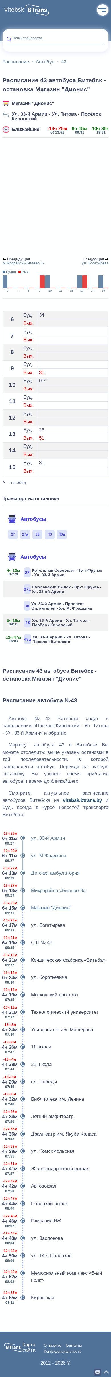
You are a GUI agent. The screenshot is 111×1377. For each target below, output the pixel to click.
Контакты (74, 1346)
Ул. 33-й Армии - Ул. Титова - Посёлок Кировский (56, 116)
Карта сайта (28, 1347)
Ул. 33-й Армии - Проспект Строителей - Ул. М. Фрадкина (58, 605)
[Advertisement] (55, 198)
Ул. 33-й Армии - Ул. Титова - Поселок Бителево (48, 639)
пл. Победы (30, 1082)
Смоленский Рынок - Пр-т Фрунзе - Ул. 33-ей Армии (63, 589)
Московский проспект (41, 995)
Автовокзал (29, 1186)
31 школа (27, 1064)
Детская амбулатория (41, 873)
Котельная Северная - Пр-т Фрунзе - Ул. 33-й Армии (54, 572)
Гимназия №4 (32, 1221)
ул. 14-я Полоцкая (37, 1256)
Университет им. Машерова (48, 1030)
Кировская (28, 1298)
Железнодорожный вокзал (46, 1169)
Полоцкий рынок (35, 1203)
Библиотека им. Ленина (43, 1099)
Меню (102, 10)
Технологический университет (50, 1012)
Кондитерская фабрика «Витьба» (54, 960)
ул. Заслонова (33, 1238)
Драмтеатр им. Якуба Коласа (49, 1134)
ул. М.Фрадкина (34, 856)
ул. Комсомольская (38, 1151)
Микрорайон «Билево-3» (44, 890)
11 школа (27, 1047)
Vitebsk (14, 9)
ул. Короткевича (35, 978)
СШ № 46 (27, 943)
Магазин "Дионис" (33, 103)
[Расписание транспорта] (37, 10)
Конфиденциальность (62, 1352)
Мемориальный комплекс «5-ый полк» (52, 1277)
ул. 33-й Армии (34, 838)
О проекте (52, 1346)
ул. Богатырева (34, 925)
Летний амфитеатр (38, 1117)
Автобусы (33, 519)
